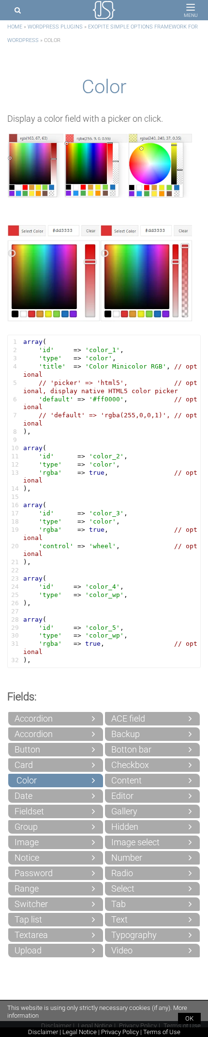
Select (122, 888)
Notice (27, 857)
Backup (125, 734)
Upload (28, 950)
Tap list (28, 919)
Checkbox (130, 765)
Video (122, 950)
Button (27, 749)
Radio (122, 873)
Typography (134, 935)
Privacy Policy (120, 1032)
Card (24, 765)
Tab (118, 904)
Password (34, 873)
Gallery (124, 811)
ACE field (128, 718)
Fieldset (29, 811)
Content (126, 780)
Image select (135, 842)
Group (26, 827)
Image (27, 842)
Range (27, 888)
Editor (122, 796)
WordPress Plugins (55, 27)
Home (14, 27)
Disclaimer (43, 1032)
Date (23, 796)
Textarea (31, 935)
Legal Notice (79, 1032)
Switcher (31, 904)
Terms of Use (161, 1032)
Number (126, 857)
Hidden (124, 827)
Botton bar (131, 749)
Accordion (34, 718)
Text (119, 919)
